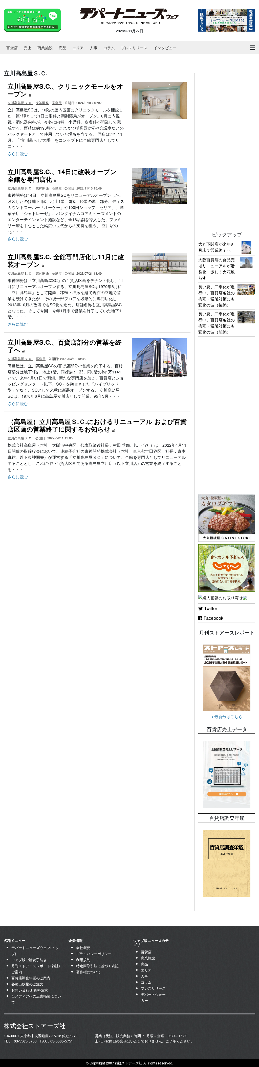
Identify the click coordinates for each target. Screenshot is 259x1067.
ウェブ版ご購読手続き (29, 959)
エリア (78, 47)
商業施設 (45, 47)
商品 (62, 47)
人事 (93, 47)
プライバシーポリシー (94, 953)
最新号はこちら (228, 716)
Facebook (212, 617)
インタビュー (165, 47)
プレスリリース (134, 47)
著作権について (88, 971)
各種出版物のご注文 (27, 983)
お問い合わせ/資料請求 (29, 989)
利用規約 (83, 959)
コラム (109, 47)
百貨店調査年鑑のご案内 (30, 977)
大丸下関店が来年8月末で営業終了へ (215, 247)
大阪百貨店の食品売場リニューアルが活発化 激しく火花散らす (216, 269)
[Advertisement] (226, 149)
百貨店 (12, 47)
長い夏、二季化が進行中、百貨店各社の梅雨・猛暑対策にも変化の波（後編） (216, 296)
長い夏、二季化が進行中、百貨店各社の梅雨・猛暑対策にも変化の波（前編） (216, 323)
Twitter (210, 608)
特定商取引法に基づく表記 (97, 965)
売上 (27, 47)
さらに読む (18, 153)
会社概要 (83, 947)
